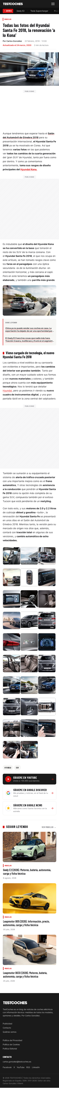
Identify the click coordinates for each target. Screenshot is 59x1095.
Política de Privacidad (12, 1040)
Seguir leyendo (17, 826)
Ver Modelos (49, 827)
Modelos (8, 19)
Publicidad (7, 1023)
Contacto (7, 1028)
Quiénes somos (9, 1032)
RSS (28, 1067)
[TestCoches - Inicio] (13, 4)
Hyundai (7, 390)
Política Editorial (10, 1048)
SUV (17, 767)
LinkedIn (36, 1067)
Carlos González (14, 41)
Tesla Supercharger (39, 11)
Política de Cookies (11, 1044)
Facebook (7, 1067)
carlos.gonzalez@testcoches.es (17, 1061)
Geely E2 (21, 11)
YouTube (20, 1067)
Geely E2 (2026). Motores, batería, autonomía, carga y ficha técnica (27, 871)
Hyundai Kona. (28, 169)
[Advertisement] (29, 110)
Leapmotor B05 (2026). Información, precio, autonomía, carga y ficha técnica (26, 923)
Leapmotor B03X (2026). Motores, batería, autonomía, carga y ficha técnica (25, 974)
